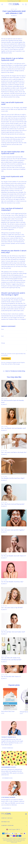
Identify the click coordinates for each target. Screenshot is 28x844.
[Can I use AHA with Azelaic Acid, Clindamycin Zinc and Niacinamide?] (14, 645)
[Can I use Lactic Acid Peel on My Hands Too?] (14, 441)
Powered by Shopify (14, 842)
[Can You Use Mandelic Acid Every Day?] (14, 569)
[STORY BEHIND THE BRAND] (14, 788)
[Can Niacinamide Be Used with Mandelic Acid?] (14, 388)
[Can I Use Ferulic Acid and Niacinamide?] (14, 492)
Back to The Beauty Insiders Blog (15, 371)
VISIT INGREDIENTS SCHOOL (7, 778)
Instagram (23, 319)
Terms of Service (13, 364)
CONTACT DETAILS (6, 818)
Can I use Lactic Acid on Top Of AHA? (12, 607)
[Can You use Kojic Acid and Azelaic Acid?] (14, 620)
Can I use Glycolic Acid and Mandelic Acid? (13, 428)
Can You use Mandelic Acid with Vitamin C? (13, 556)
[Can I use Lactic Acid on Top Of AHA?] (14, 595)
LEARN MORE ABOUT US (6, 808)
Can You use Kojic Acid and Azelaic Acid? (13, 632)
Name (2, 329)
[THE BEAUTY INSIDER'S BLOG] (14, 728)
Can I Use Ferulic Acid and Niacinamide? (12, 504)
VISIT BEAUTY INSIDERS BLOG (7, 747)
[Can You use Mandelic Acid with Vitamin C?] (14, 543)
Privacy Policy (4, 364)
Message (3, 343)
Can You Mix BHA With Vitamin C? (11, 676)
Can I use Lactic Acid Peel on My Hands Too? (14, 452)
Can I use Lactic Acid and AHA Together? (13, 530)
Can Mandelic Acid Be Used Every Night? (13, 478)
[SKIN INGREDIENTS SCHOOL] (14, 758)
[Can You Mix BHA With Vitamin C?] (14, 669)
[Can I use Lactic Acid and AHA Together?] (14, 518)
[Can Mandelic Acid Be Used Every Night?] (14, 466)
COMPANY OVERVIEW (7, 825)
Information (5, 821)
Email (2, 336)
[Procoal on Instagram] (26, 814)
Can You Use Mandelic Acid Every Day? (12, 582)
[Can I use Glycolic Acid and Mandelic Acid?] (14, 416)
